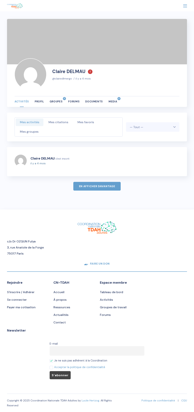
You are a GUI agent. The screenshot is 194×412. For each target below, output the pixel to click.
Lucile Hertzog (90, 400)
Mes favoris (85, 122)
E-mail (54, 343)
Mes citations (58, 122)
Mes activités (29, 122)
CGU (184, 400)
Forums (74, 101)
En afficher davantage (97, 186)
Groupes (56, 100)
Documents (94, 101)
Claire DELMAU (43, 158)
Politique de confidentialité (158, 400)
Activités (22, 101)
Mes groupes (29, 132)
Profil (39, 101)
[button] (97, 263)
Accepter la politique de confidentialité (79, 367)
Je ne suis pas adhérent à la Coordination (80, 360)
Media (113, 100)
